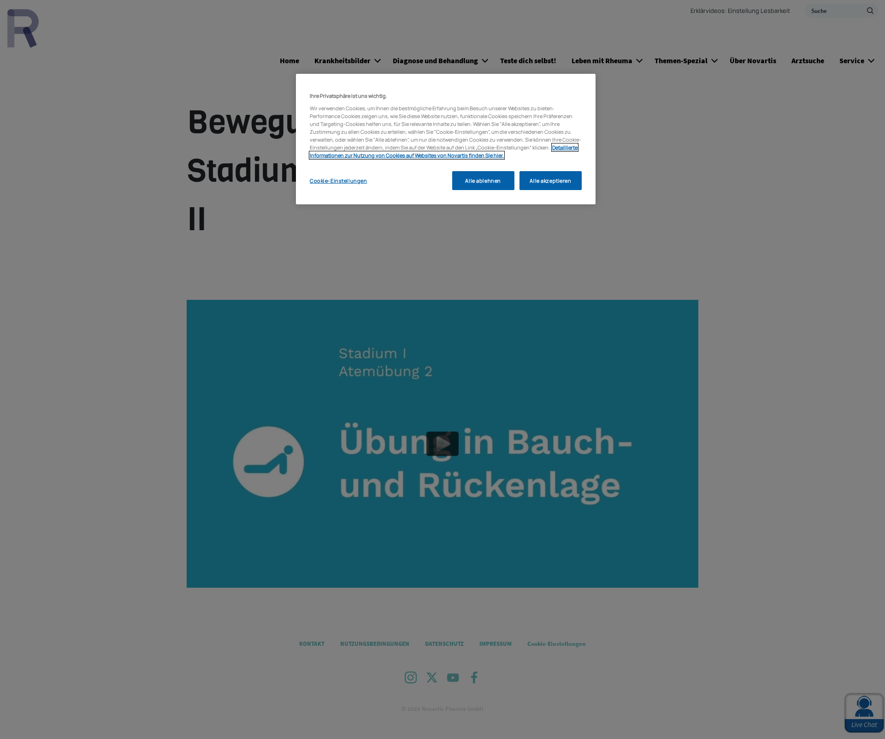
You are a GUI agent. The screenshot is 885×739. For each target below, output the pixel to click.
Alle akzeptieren (550, 180)
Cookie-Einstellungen (338, 180)
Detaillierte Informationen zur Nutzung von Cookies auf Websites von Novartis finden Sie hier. (444, 151)
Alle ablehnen (483, 180)
